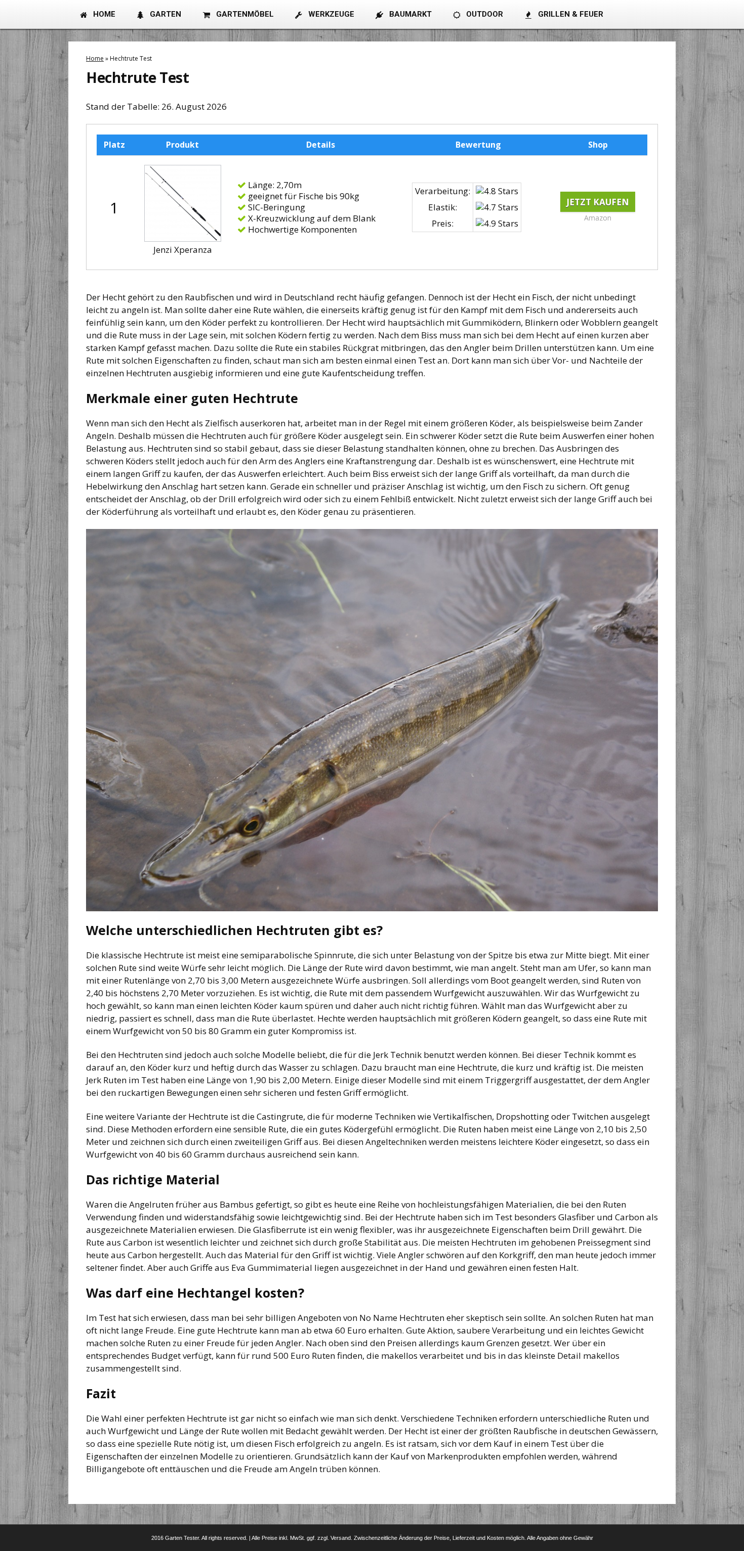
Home (95, 58)
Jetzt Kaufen (597, 201)
